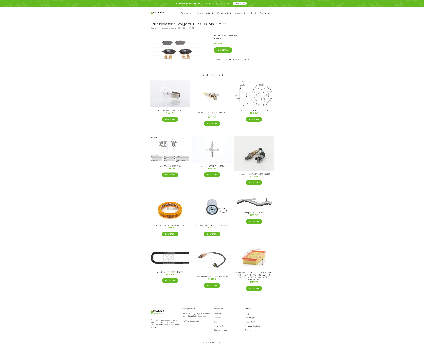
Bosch (236, 35)
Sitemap (248, 330)
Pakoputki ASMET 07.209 (254, 213)
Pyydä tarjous (240, 3)
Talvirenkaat (187, 13)
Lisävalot (217, 318)
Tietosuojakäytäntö (252, 326)
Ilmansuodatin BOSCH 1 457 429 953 (170, 225)
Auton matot (241, 13)
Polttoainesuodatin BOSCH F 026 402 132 (212, 225)
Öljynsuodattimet (205, 13)
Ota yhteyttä (250, 318)
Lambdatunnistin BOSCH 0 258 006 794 (254, 174)
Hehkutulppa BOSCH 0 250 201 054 (212, 166)
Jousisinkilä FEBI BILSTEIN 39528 (170, 272)
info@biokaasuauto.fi (190, 321)
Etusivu (153, 28)
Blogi (253, 13)
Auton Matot (218, 314)
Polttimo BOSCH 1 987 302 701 (170, 110)
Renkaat (217, 322)
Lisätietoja (223, 50)
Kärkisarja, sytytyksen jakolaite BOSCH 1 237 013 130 (212, 113)
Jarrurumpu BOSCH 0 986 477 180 (254, 110)
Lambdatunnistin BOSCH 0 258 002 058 (212, 277)
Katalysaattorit (224, 13)
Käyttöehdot (250, 322)
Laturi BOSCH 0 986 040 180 (170, 166)
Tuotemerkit (265, 13)
